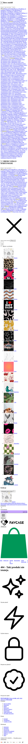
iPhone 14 (19, 13)
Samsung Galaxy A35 (8, 107)
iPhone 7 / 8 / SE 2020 (15, 20)
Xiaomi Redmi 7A (14, 31)
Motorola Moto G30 (14, 206)
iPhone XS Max (6, 18)
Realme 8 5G (12, 115)
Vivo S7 (8, 56)
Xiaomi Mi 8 (20, 38)
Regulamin (6, 729)
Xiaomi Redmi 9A (6, 30)
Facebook (6, 728)
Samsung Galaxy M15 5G (10, 59)
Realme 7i (11, 118)
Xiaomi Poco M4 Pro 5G (13, 35)
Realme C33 (6, 118)
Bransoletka (17, 560)
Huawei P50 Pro (7, 149)
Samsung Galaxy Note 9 (9, 68)
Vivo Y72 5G (6, 58)
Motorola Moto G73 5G (8, 142)
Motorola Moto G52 (8, 141)
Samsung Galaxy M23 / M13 (9, 97)
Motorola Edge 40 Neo (13, 139)
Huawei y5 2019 (7, 148)
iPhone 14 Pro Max (9, 169)
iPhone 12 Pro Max (7, 16)
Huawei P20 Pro (6, 153)
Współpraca (7, 720)
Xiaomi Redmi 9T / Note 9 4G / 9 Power (12, 27)
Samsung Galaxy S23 (8, 104)
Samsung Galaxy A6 (8, 82)
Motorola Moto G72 (8, 138)
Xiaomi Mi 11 (18, 39)
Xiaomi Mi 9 (5, 38)
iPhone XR (19, 18)
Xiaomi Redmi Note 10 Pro (12, 182)
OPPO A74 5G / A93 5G (10, 124)
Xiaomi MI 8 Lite (13, 38)
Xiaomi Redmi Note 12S (9, 51)
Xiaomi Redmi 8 (6, 31)
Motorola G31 (12, 136)
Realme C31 (6, 115)
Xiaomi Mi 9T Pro (11, 37)
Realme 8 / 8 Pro (14, 210)
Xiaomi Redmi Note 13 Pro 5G (10, 52)
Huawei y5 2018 (15, 148)
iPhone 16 (4, 10)
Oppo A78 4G (5, 129)
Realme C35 (17, 114)
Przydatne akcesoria (9, 713)
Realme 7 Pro (5, 114)
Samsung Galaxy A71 (8, 195)
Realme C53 (17, 118)
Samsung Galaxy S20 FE (16, 192)
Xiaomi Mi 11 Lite (10, 39)
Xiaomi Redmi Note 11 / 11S (9, 45)
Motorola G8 (11, 132)
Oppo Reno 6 (16, 128)
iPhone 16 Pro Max (9, 9)
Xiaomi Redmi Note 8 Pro (11, 24)
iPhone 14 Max (17, 169)
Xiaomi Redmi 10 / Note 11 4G (9, 34)
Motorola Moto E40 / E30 (12, 135)
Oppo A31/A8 (16, 125)
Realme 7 (11, 114)
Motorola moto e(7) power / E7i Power (13, 133)
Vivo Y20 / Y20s (20, 55)
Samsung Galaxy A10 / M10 (10, 94)
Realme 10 (13, 117)
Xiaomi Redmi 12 (6, 49)
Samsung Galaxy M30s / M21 (11, 73)
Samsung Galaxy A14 (8, 103)
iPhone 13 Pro (8, 14)
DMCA (6, 734)
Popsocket (6, 705)
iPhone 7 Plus (6, 20)
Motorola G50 (17, 132)
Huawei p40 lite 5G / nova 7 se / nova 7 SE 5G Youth (13, 199)
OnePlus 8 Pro (17, 129)
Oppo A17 (10, 128)
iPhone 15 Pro (6, 11)
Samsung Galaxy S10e (10, 66)
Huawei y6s (17, 145)
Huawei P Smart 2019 (8, 156)
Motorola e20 (5, 136)
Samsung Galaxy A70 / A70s (10, 80)
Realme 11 (5, 120)
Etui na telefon (7, 703)
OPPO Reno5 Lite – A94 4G (14, 121)
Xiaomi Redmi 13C (13, 54)
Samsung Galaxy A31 (7, 89)
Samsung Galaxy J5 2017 (8, 76)
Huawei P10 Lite (7, 155)
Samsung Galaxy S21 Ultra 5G (10, 63)
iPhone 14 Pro (13, 13)
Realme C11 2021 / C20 (10, 113)
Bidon (5, 706)
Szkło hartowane (23, 561)
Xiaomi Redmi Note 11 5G (8, 46)
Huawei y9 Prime (10, 144)
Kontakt (6, 719)
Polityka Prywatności (9, 731)
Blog (5, 735)
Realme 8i (18, 113)
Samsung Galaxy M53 (7, 99)
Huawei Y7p (18, 144)
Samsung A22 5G (10, 96)
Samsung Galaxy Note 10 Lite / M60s (10, 69)
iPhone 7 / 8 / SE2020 (9, 175)
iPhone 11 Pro (15, 17)
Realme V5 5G (9, 110)
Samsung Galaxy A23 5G (8, 106)
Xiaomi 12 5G (10, 44)
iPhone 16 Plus (17, 9)
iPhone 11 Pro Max (7, 17)
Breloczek (6, 560)
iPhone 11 (9, 171)
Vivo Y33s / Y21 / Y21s (10, 55)
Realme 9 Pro (19, 115)
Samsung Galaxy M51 (14, 70)
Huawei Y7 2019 (10, 145)
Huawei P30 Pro (9, 152)
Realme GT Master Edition (9, 111)
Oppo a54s (5, 128)
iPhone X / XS (13, 18)
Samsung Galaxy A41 (8, 86)
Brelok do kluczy (11, 562)
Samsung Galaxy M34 (10, 108)
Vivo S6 (12, 56)
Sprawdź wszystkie (7, 491)
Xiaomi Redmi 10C (10, 41)
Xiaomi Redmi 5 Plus (14, 32)
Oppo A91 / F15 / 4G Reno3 (15, 203)
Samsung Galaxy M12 (10, 199)
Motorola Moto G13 (18, 138)
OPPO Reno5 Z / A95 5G (12, 127)
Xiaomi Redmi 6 (5, 32)
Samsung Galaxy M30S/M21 (9, 189)
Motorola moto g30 (11, 131)
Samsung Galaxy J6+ (11, 75)
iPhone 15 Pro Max (12, 10)
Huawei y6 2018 (7, 146)
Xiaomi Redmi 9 (15, 30)
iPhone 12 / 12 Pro (17, 16)
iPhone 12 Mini (8, 174)
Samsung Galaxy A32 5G (9, 87)
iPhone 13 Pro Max (17, 171)
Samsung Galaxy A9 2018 (8, 79)
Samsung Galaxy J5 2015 (9, 77)
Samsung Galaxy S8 (8, 62)
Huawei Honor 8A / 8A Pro (9, 158)
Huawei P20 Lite (15, 153)
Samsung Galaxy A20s (9, 91)
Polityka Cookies (8, 732)
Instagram (6, 727)
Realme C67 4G (12, 120)
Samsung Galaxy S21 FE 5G (11, 65)
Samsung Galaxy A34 (7, 101)
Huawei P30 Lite (17, 152)
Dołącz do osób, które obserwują (11, 699)
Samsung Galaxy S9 (8, 61)
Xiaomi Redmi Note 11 (15, 179)
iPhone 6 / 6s (6, 21)
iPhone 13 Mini (8, 172)
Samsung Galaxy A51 (7, 84)
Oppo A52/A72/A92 (8, 125)
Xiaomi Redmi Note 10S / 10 (13, 27)
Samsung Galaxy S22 (7, 100)
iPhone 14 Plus (6, 13)
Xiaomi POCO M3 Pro (13, 185)
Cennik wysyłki (8, 721)
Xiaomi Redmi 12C (9, 48)
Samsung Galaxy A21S (8, 190)
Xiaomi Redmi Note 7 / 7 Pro (11, 25)
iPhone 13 (14, 14)
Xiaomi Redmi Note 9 (13, 23)
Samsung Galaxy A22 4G (10, 90)
